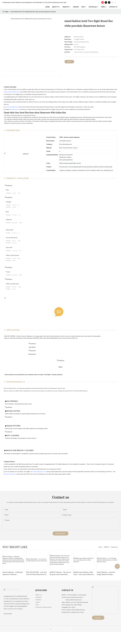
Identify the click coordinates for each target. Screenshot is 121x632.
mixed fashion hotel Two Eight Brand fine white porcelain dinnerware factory (33, 11)
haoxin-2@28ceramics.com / (74, 597)
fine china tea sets (15, 109)
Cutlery (100, 547)
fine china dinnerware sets (38, 471)
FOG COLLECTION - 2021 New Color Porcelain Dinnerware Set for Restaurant (36, 573)
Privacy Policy (8, 613)
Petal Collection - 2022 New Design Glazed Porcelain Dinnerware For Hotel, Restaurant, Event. (106, 573)
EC (73, 391)
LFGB (80, 391)
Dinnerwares (114, 547)
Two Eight (5, 11)
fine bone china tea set (10, 474)
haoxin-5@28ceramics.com (72, 600)
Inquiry (69, 61)
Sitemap (20, 609)
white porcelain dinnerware (12, 92)
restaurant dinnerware (11, 107)
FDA (76, 391)
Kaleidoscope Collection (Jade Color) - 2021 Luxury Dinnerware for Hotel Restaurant (84, 573)
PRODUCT (106, 547)
